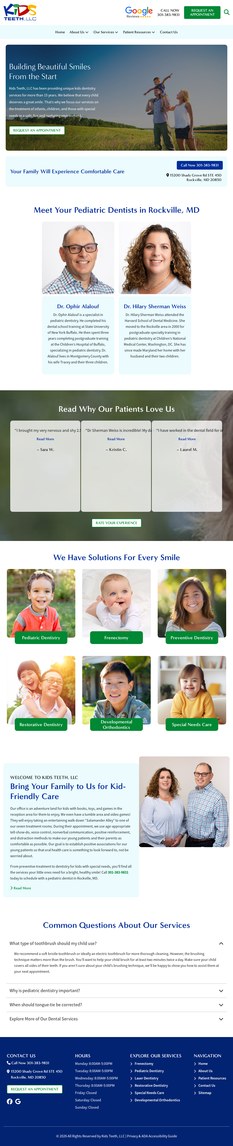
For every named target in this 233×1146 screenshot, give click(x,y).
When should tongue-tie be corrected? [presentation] (46, 1005)
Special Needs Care (192, 724)
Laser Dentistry (146, 1078)
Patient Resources (212, 1078)
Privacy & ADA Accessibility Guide (152, 1136)
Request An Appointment (202, 12)
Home (60, 32)
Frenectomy (116, 637)
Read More (20, 888)
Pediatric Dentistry (41, 637)
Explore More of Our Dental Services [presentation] (44, 1019)
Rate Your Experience (116, 523)
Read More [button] (45, 439)
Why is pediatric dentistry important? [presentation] (45, 990)
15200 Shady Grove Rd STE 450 (195, 177)
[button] (227, 12)
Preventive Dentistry (192, 637)
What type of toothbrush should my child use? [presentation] (53, 943)
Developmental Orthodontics (116, 724)
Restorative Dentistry (41, 724)
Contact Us (169, 32)
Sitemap (204, 1092)
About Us (76, 32)
